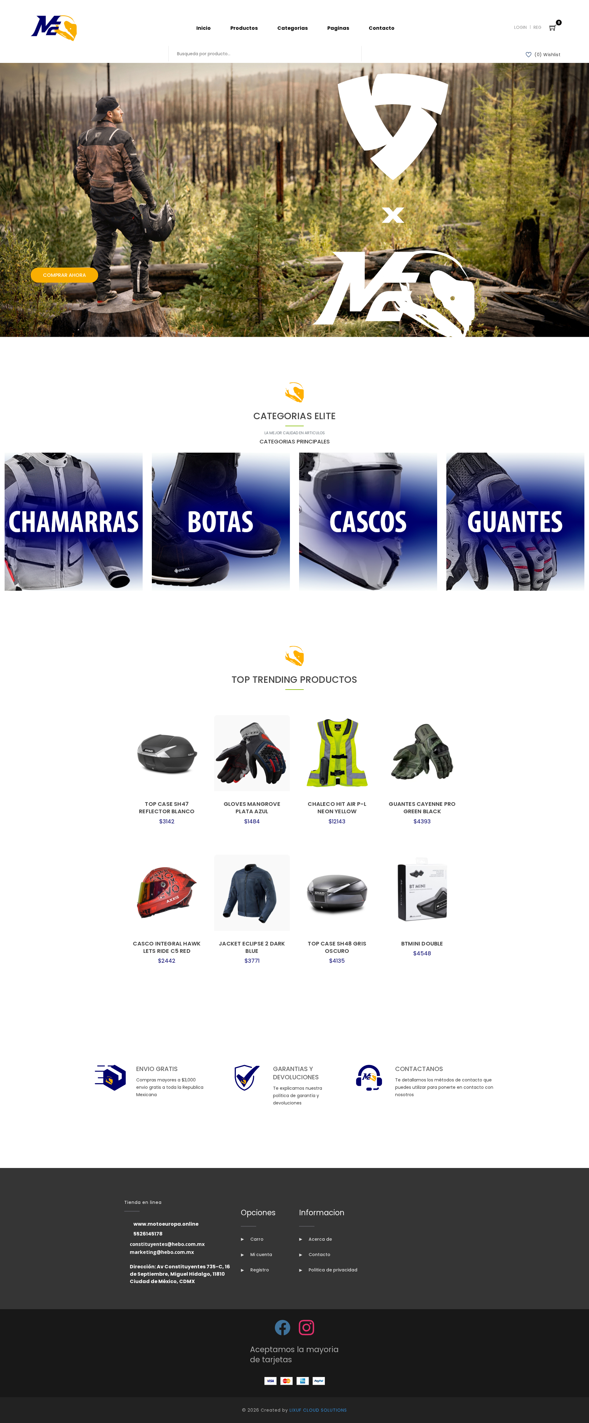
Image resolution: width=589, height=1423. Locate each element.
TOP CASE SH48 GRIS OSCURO (337, 947)
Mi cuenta (260, 1254)
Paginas (338, 28)
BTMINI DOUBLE (422, 943)
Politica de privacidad (332, 1270)
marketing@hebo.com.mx (162, 1252)
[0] (552, 28)
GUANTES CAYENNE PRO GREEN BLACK (422, 807)
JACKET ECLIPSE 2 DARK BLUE (252, 947)
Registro (259, 1270)
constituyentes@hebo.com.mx (167, 1244)
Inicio (203, 28)
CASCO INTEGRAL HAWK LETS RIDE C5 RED (167, 947)
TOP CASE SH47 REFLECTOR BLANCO (166, 807)
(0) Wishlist (547, 55)
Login (520, 27)
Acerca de (319, 1239)
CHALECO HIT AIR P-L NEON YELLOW (337, 807)
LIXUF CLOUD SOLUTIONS (318, 1410)
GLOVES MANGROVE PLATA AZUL (252, 807)
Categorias (292, 28)
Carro (256, 1239)
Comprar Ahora (64, 275)
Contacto (382, 28)
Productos (244, 28)
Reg (537, 27)
